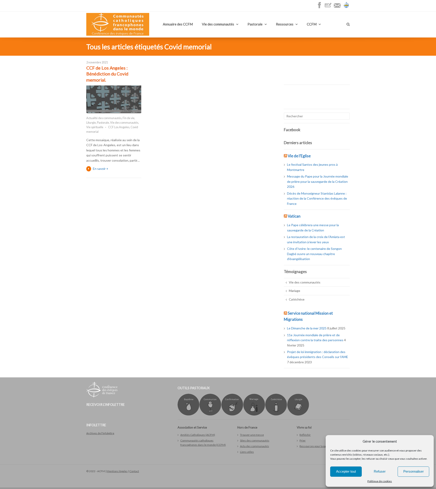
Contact (134, 471)
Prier (303, 440)
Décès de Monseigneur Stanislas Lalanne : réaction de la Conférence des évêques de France (317, 198)
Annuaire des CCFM (178, 24)
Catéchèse (297, 299)
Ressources (284, 24)
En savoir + (100, 169)
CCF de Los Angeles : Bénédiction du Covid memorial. (107, 74)
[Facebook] (320, 7)
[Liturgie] (298, 414)
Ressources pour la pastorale (317, 446)
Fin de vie (128, 118)
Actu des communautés (254, 446)
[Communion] (210, 414)
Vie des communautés (218, 24)
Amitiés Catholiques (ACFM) (197, 434)
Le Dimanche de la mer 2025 (307, 328)
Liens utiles (247, 452)
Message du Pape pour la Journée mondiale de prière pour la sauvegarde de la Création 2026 (317, 181)
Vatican (294, 216)
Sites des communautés (254, 440)
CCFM (312, 24)
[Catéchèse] (276, 414)
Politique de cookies (379, 481)
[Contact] (338, 7)
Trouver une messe (252, 434)
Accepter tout (346, 471)
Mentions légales (117, 471)
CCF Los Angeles (118, 127)
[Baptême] (188, 414)
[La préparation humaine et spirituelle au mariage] (254, 414)
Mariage (294, 291)
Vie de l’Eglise (299, 155)
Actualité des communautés (103, 118)
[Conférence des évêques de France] (346, 7)
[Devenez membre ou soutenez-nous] (329, 7)
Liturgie (91, 122)
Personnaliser (413, 471)
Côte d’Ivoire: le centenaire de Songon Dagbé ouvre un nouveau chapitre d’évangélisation (314, 254)
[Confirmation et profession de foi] (232, 414)
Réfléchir (305, 434)
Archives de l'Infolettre (100, 433)
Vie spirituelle (94, 127)
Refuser (380, 471)
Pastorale (255, 24)
